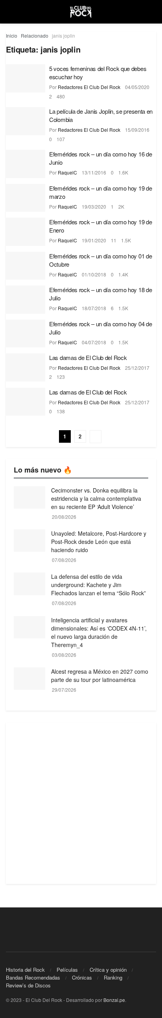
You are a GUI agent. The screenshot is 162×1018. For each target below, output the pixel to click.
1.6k (123, 172)
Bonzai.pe (114, 999)
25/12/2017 (137, 367)
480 (61, 96)
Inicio (11, 35)
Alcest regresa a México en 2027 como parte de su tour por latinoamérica (99, 675)
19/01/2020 (94, 240)
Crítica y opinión (108, 969)
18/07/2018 (94, 308)
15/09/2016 (137, 129)
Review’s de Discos (28, 985)
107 (61, 139)
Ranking (113, 977)
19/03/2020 (94, 206)
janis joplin (63, 35)
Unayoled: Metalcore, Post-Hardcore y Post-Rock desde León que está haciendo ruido (98, 541)
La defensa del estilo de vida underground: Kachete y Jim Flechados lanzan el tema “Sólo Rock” (98, 585)
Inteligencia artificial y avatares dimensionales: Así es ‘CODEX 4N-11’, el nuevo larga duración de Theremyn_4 (99, 632)
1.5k (126, 240)
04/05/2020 (137, 87)
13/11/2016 (94, 172)
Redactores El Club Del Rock (89, 87)
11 (113, 240)
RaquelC (67, 172)
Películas (67, 969)
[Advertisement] (81, 803)
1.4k (123, 274)
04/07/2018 (94, 342)
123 (61, 376)
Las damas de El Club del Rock (88, 357)
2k (121, 206)
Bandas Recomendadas (33, 977)
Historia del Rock (25, 969)
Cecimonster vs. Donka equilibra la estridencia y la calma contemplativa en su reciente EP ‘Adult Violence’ (96, 498)
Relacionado (34, 35)
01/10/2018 (94, 274)
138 (61, 411)
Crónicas (82, 977)
